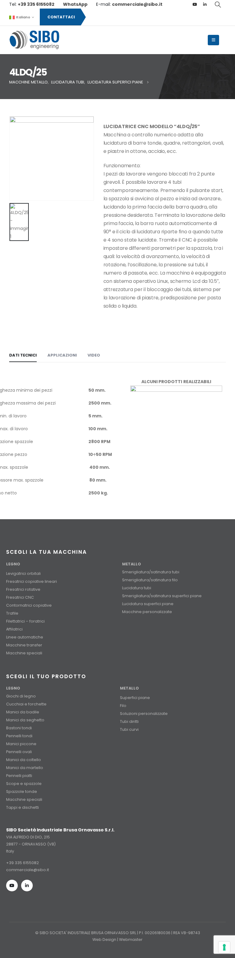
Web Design (104, 939)
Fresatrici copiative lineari (31, 581)
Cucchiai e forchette (26, 704)
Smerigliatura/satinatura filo (150, 580)
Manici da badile (22, 712)
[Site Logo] (34, 40)
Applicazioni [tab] (62, 355)
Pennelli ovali (19, 751)
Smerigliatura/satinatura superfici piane (162, 595)
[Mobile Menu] (213, 40)
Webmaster (131, 939)
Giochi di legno (21, 696)
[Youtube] (194, 4)
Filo (123, 705)
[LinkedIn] (205, 4)
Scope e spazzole (24, 783)
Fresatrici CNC (20, 597)
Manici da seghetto (25, 720)
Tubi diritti (129, 721)
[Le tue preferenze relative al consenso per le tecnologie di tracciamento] (224, 947)
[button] (218, 5)
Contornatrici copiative (29, 605)
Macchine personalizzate (147, 611)
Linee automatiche (24, 637)
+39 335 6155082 (22, 862)
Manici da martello (24, 767)
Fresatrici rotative (23, 589)
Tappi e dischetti (22, 807)
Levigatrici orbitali (23, 573)
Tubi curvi (129, 729)
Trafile (12, 613)
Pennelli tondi (19, 735)
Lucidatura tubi (136, 587)
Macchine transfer (24, 645)
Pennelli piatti (19, 775)
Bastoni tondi (19, 728)
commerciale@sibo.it (27, 869)
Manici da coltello (23, 759)
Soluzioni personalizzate (144, 713)
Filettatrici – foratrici (25, 621)
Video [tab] (94, 355)
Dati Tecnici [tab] (23, 355)
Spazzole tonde (21, 791)
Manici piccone (21, 743)
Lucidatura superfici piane (147, 603)
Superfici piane (135, 697)
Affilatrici (14, 629)
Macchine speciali (24, 653)
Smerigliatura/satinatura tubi (150, 572)
